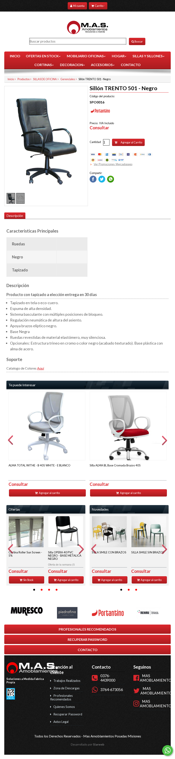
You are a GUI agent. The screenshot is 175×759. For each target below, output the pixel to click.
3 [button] (49, 590)
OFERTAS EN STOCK (42, 56)
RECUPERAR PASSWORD (87, 639)
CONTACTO (131, 65)
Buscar (138, 41)
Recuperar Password (67, 714)
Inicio (15, 56)
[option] (47, 444)
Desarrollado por (87, 744)
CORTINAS (43, 65)
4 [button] (56, 590)
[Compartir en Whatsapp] (110, 178)
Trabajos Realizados (66, 680)
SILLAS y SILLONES (148, 56)
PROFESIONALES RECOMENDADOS (87, 629)
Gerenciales (67, 79)
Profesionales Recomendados (61, 697)
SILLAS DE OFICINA (45, 79)
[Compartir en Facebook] (93, 178)
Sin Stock (28, 580)
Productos (24, 79)
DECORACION (71, 65)
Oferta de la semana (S (64, 558)
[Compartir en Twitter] (101, 178)
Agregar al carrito (49, 493)
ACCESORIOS (102, 65)
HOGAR (118, 56)
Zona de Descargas (66, 688)
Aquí (40, 368)
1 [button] (34, 590)
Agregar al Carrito (131, 142)
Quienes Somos (64, 707)
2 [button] (41, 590)
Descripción (15, 216)
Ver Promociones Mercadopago (113, 164)
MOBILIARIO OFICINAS (85, 56)
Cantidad (95, 142)
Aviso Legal (61, 722)
